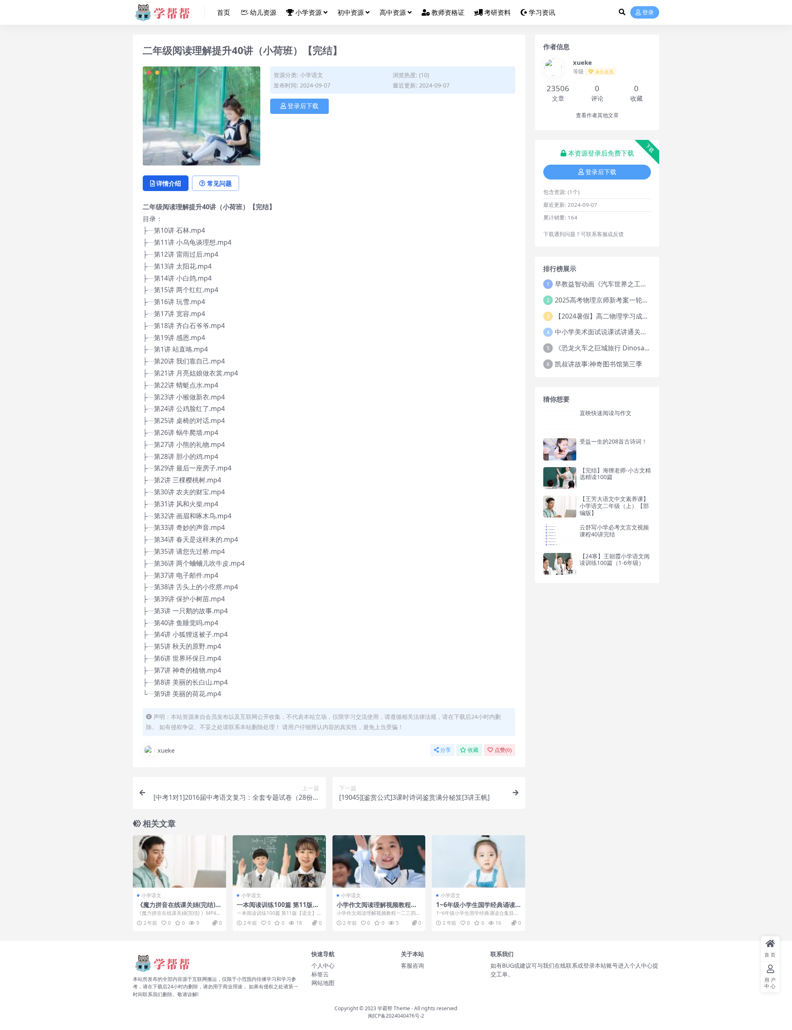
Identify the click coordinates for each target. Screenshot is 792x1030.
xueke (166, 750)
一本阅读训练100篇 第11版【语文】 (275, 908)
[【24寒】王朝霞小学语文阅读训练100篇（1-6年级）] (559, 564)
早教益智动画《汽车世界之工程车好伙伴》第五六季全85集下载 (647, 283)
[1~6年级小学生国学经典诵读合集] (478, 861)
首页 (223, 12)
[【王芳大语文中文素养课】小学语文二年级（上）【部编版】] (559, 506)
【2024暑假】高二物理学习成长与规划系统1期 (623, 316)
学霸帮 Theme (393, 1008)
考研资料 (497, 12)
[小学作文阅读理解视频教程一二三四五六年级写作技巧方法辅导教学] (379, 861)
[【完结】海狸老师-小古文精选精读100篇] (559, 478)
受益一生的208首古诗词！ (613, 441)
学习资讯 (542, 12)
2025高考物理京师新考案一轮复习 (605, 300)
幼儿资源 (263, 12)
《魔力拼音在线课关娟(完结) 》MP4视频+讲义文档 (176, 908)
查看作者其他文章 (597, 115)
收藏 (473, 750)
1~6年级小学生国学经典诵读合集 (475, 908)
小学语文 (311, 75)
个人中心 (323, 965)
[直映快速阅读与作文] (559, 421)
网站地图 (323, 983)
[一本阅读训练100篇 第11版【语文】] (279, 861)
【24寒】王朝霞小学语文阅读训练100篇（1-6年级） (615, 559)
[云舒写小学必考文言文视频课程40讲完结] (559, 535)
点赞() (503, 750)
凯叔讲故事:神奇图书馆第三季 (598, 364)
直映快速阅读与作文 (606, 413)
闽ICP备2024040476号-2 (396, 1015)
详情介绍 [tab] (168, 183)
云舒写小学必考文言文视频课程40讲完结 (614, 530)
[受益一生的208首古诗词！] (559, 449)
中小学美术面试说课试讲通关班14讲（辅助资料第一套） (638, 331)
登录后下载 (303, 106)
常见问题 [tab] (219, 183)
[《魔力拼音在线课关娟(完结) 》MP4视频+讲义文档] (179, 861)
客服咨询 (412, 965)
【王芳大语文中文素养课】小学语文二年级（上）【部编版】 (614, 506)
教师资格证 (447, 12)
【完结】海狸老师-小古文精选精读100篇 (615, 473)
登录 (648, 12)
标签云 (320, 974)
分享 (445, 750)
